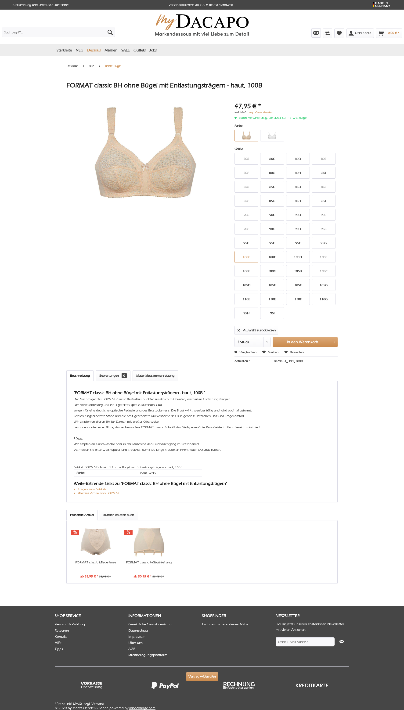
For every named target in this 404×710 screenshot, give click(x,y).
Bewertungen (112, 376)
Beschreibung (80, 376)
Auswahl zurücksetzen (259, 330)
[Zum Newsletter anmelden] (316, 33)
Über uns (135, 643)
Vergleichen (247, 352)
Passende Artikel (82, 515)
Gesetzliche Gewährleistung (150, 624)
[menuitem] (58, 31)
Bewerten (296, 352)
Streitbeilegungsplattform (147, 655)
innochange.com (142, 708)
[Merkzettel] (339, 33)
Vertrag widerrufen (202, 676)
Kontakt (61, 636)
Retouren (62, 630)
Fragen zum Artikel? (92, 489)
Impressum (136, 636)
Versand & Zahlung (70, 624)
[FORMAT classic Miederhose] (95, 541)
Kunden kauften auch (118, 515)
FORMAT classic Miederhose (95, 562)
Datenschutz (138, 630)
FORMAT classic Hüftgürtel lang (149, 562)
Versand (97, 704)
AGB (131, 649)
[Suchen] (110, 32)
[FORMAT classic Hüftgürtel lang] (149, 541)
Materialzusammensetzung (155, 376)
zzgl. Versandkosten (261, 112)
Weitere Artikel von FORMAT (98, 493)
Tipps (59, 649)
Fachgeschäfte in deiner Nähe (225, 624)
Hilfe (58, 643)
